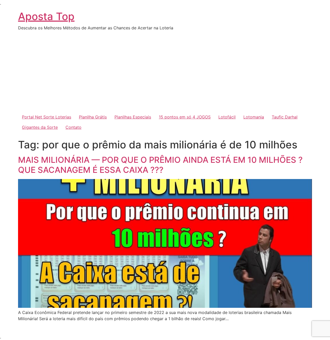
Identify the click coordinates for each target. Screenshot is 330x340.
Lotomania (253, 117)
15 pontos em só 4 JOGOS (185, 117)
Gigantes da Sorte (40, 127)
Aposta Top (46, 16)
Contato (73, 127)
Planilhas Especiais (132, 117)
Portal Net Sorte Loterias (46, 117)
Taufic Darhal (285, 117)
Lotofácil (227, 117)
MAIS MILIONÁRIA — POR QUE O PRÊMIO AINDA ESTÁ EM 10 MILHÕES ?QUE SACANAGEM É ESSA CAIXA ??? (160, 165)
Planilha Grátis (93, 117)
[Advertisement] (165, 73)
